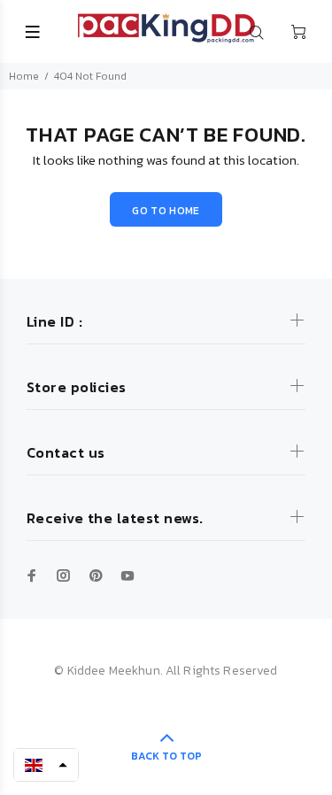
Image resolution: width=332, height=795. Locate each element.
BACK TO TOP (166, 756)
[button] (46, 765)
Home (24, 76)
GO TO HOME (166, 211)
